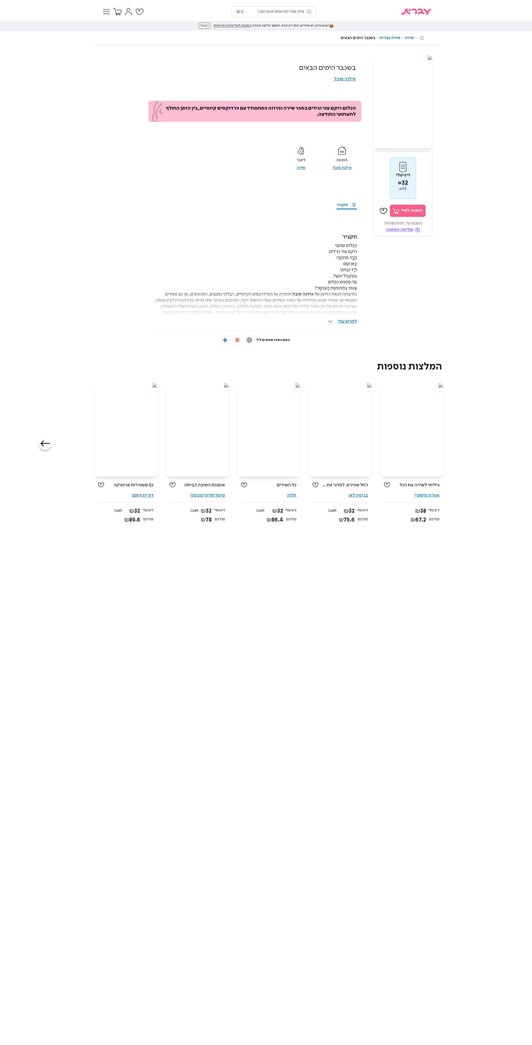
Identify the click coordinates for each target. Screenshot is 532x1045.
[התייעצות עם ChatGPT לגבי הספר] (249, 340)
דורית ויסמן (143, 495)
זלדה (291, 495)
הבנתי (204, 26)
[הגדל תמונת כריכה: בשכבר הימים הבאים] (403, 101)
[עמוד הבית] (422, 37)
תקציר (342, 205)
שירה (409, 38)
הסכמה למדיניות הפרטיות (232, 26)
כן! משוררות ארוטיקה (134, 485)
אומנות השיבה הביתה (204, 485)
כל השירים (286, 485)
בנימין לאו (358, 495)
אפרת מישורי (427, 495)
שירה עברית (390, 38)
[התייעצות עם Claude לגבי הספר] (237, 340)
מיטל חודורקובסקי (207, 495)
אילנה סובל (345, 79)
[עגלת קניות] (117, 11)
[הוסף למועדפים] (383, 211)
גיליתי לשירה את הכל (419, 485)
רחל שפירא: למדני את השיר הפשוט (345, 485)
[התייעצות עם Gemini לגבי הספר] (225, 340)
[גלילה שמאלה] (45, 443)
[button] (106, 11)
